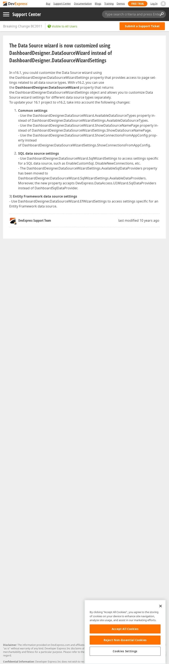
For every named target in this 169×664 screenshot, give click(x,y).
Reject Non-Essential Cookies (125, 640)
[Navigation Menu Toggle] (6, 14)
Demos (121, 3)
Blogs (98, 3)
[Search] (161, 14)
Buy (48, 3)
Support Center (62, 3)
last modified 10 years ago (138, 220)
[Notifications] (163, 3)
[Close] (160, 606)
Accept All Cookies (125, 629)
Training (109, 3)
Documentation (83, 3)
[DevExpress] (15, 4)
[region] (125, 632)
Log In (153, 3)
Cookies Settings (125, 651)
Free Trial (137, 4)
